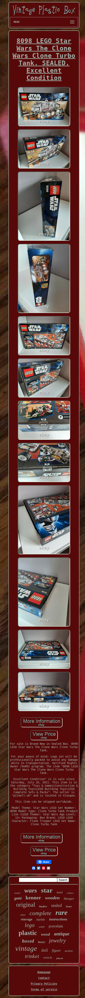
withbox (70, 893)
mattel (17, 893)
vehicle (47, 957)
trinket (32, 956)
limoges (69, 898)
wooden (52, 897)
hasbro (43, 906)
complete (40, 913)
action (69, 950)
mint (22, 914)
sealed (56, 905)
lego (30, 925)
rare (61, 912)
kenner (33, 897)
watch (42, 926)
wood (45, 934)
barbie (41, 919)
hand (60, 892)
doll (44, 950)
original (25, 904)
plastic (28, 932)
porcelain (56, 926)
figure (56, 950)
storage (26, 919)
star (47, 890)
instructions (58, 919)
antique (62, 933)
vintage (26, 948)
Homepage (44, 972)
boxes (41, 942)
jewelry (57, 940)
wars (30, 890)
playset (59, 958)
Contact (44, 978)
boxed (28, 941)
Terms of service (44, 989)
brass (69, 906)
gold (17, 898)
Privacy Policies (44, 983)
